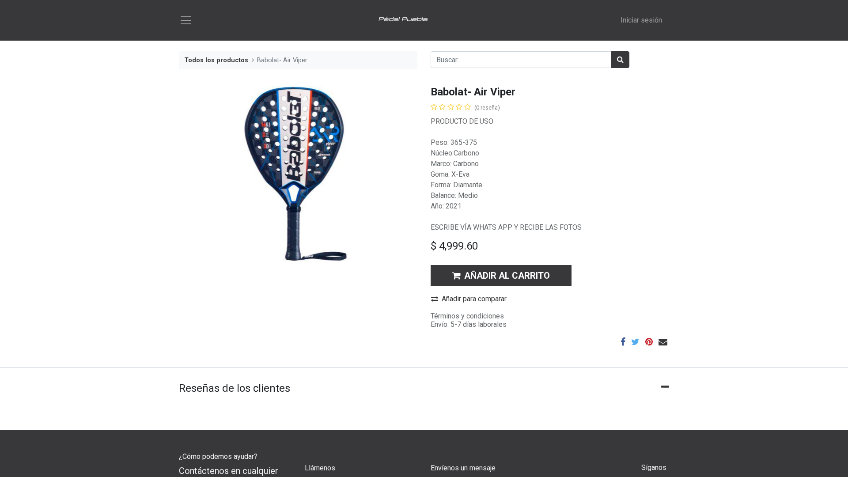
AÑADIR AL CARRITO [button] (507, 275)
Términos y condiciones (467, 316)
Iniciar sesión (641, 20)
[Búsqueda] (620, 59)
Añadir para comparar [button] (474, 299)
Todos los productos (216, 60)
